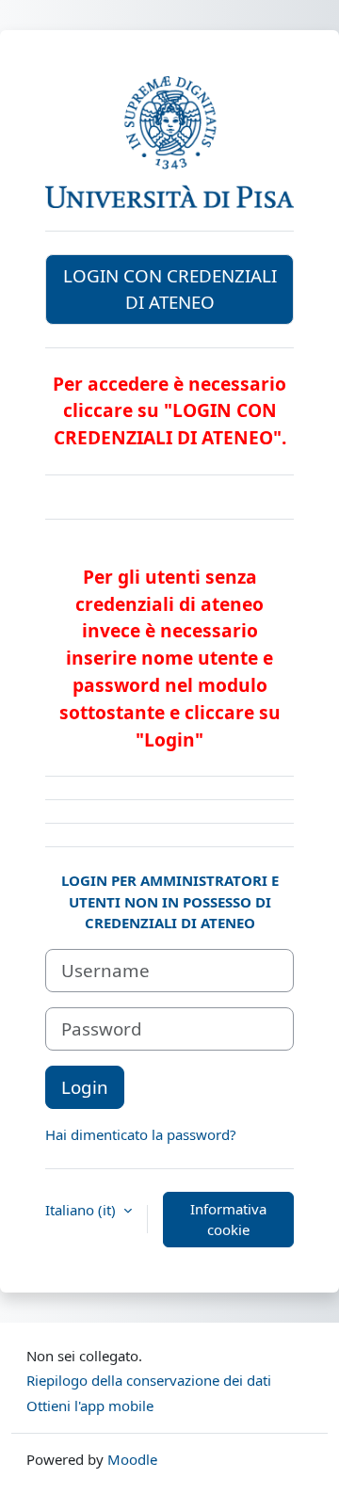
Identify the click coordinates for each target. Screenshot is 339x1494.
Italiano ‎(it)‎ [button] (82, 1209)
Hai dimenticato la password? (140, 1134)
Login (84, 1087)
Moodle (132, 1459)
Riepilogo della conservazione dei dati (148, 1380)
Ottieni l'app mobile (89, 1405)
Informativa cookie (228, 1219)
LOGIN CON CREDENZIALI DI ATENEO (170, 288)
